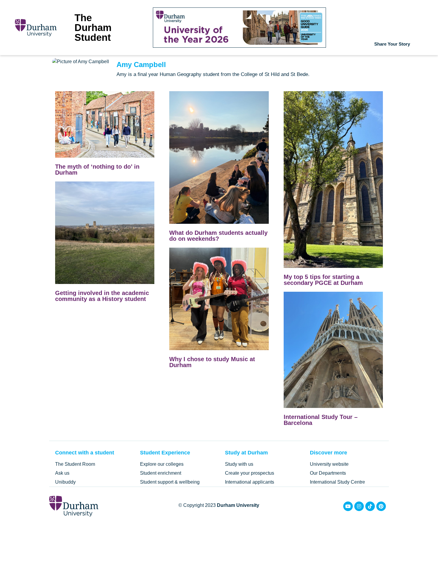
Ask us (62, 473)
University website (329, 464)
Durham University (238, 505)
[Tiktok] (370, 506)
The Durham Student (92, 27)
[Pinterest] (381, 506)
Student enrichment (160, 473)
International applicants (249, 482)
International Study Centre (337, 482)
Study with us (239, 464)
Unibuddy (65, 482)
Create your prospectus (249, 473)
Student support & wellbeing (170, 482)
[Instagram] (359, 506)
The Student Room (75, 464)
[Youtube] (348, 506)
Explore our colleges (162, 464)
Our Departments (328, 473)
